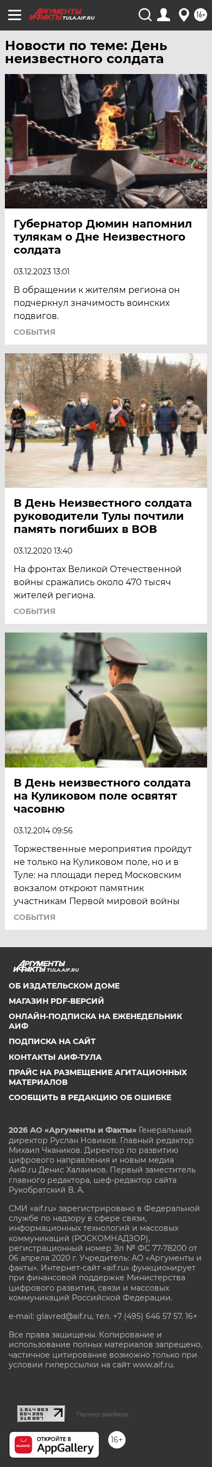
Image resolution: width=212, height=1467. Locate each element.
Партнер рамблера (102, 1414)
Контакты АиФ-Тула (55, 1057)
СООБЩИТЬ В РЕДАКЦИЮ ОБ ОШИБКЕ (90, 1097)
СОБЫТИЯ (34, 332)
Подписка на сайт (52, 1041)
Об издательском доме (64, 986)
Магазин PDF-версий (56, 1001)
